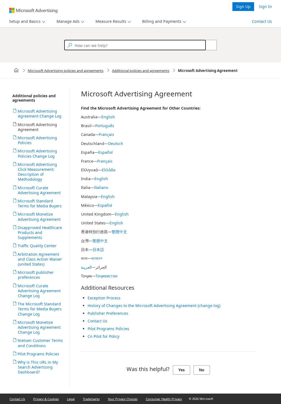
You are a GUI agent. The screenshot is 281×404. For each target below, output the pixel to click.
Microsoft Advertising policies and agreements (65, 70)
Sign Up (243, 6)
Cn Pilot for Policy (103, 336)
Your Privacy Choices (122, 399)
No (201, 369)
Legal (71, 399)
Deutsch (115, 143)
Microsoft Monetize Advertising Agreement (39, 216)
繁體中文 (119, 231)
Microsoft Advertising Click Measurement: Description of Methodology (37, 172)
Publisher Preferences (108, 313)
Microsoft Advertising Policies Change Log (37, 153)
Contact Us (262, 21)
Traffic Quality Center (37, 245)
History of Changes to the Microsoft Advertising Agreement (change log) (154, 305)
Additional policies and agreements (140, 70)
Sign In (265, 6)
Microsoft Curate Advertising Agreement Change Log (39, 290)
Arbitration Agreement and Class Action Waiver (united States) (40, 259)
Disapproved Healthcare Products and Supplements (40, 232)
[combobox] (135, 45)
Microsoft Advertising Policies (37, 140)
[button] (26, 21)
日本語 (98, 249)
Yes (181, 369)
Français (106, 134)
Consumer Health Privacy (164, 399)
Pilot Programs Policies (38, 353)
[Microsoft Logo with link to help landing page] (33, 10)
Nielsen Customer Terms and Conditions (40, 343)
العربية (86, 267)
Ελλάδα (109, 169)
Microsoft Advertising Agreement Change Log (39, 113)
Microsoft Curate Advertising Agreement (39, 190)
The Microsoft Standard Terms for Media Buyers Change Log (40, 308)
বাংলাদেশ (96, 258)
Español (105, 152)
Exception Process (104, 297)
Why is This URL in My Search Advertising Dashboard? (38, 367)
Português (104, 125)
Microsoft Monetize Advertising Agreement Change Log (39, 327)
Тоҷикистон (106, 275)
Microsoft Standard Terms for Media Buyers (40, 203)
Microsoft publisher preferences (36, 275)
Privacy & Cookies (46, 399)
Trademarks (91, 399)
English (108, 116)
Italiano (101, 187)
